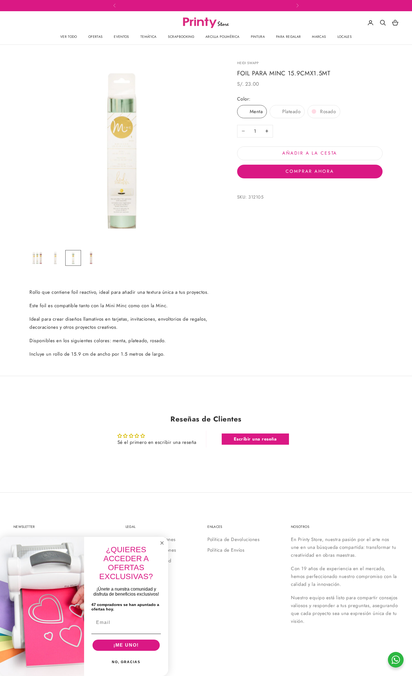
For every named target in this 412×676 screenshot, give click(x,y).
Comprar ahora (310, 171)
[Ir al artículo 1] (37, 258)
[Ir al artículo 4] (91, 258)
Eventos (121, 36)
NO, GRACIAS (126, 662)
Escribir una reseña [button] (255, 439)
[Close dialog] (162, 543)
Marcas (319, 36)
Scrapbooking (181, 36)
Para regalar (288, 36)
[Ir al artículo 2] (55, 258)
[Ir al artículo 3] (73, 258)
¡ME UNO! (126, 645)
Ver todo (68, 36)
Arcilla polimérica (222, 36)
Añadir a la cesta (309, 153)
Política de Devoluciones (233, 539)
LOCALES (344, 36)
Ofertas (95, 36)
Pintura (258, 36)
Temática (148, 36)
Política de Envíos (225, 550)
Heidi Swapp (248, 63)
